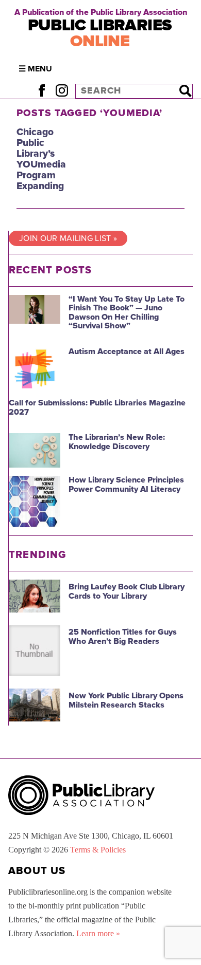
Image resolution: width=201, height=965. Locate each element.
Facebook (41, 90)
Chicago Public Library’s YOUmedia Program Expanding (41, 159)
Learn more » (98, 933)
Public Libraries (100, 33)
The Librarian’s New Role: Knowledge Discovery (117, 442)
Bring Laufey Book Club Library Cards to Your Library (127, 591)
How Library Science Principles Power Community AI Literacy (126, 484)
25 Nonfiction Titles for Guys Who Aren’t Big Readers (123, 636)
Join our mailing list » (68, 238)
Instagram (61, 90)
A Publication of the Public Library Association (100, 12)
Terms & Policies (98, 849)
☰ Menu (35, 69)
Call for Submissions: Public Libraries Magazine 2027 (97, 407)
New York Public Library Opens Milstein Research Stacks (126, 700)
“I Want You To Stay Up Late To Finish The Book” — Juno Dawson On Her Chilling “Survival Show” (127, 312)
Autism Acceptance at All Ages (127, 351)
